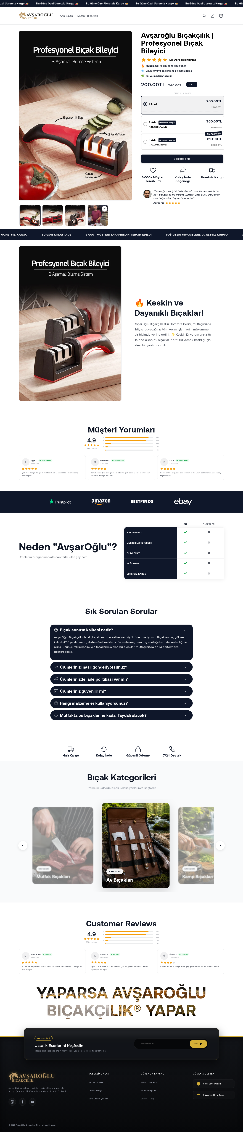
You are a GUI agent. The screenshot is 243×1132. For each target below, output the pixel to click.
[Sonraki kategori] (220, 845)
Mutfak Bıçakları (96, 1082)
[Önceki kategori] (22, 845)
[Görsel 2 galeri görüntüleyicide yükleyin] (52, 215)
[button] (204, 16)
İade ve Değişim (148, 1090)
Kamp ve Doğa (95, 1090)
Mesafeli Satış (147, 1099)
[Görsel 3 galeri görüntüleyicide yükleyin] (75, 215)
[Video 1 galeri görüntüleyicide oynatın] (98, 215)
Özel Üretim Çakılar (98, 1099)
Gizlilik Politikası (149, 1082)
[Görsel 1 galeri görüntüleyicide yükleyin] (30, 215)
